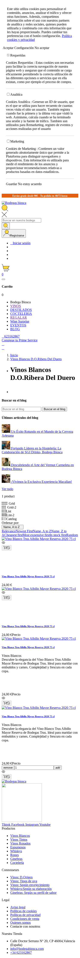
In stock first (58, 535)
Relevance (9, 531)
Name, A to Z (12, 527)
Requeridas (17, 55)
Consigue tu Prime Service (20, 340)
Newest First (24, 531)
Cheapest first (13, 535)
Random (72, 535)
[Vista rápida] (40, 543)
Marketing (17, 141)
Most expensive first (36, 535)
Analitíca (16, 94)
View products (13, 499)
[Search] (6, 226)
